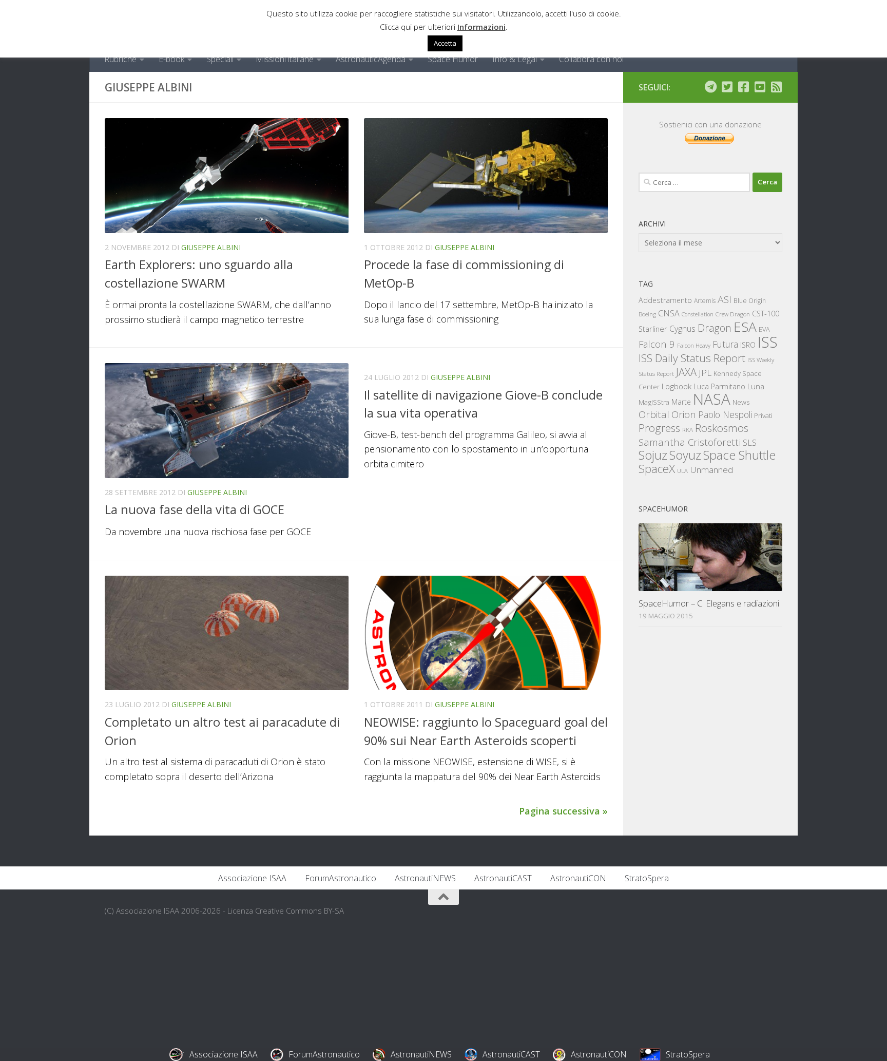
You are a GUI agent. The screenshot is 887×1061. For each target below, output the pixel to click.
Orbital (654, 414)
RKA (687, 429)
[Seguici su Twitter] (727, 87)
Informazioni (481, 27)
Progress (659, 428)
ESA (745, 326)
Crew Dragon (733, 314)
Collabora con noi (591, 59)
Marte (681, 402)
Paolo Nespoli (725, 414)
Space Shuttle (739, 454)
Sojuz (653, 454)
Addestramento (665, 300)
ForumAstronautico (340, 878)
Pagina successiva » (563, 811)
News (741, 402)
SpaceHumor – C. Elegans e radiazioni (709, 603)
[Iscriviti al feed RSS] (776, 87)
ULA (682, 471)
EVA (764, 329)
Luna (755, 386)
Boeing (647, 314)
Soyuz (685, 455)
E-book (171, 59)
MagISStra (654, 402)
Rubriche (120, 59)
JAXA (686, 372)
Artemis (705, 300)
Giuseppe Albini (211, 247)
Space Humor (453, 59)
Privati (763, 415)
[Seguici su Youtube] (760, 87)
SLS (750, 442)
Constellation (698, 314)
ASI (724, 299)
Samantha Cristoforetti (690, 441)
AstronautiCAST (503, 878)
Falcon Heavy (693, 345)
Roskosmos (721, 428)
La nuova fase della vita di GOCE (194, 509)
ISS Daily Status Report (692, 358)
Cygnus (682, 328)
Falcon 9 (657, 343)
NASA (711, 399)
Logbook (676, 386)
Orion (683, 414)
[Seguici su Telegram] (710, 87)
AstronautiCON (578, 878)
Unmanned (711, 470)
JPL (705, 372)
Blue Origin (750, 300)
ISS (768, 342)
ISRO (748, 345)
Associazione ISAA (252, 878)
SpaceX (657, 469)
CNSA (669, 313)
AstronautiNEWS (425, 878)
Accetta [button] (445, 43)
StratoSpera (647, 878)
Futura (725, 344)
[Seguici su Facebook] (743, 87)
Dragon (714, 328)
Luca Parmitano (719, 386)
